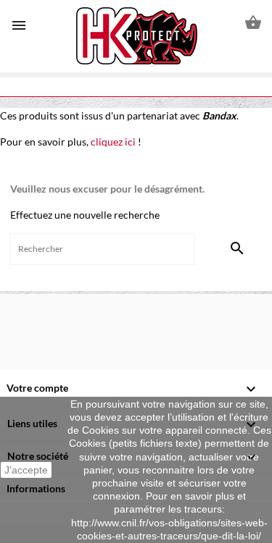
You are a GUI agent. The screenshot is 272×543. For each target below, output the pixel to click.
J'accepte (26, 470)
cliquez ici (113, 141)
